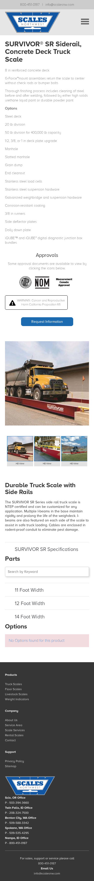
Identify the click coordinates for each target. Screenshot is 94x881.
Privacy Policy (14, 761)
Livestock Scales (16, 694)
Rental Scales (14, 735)
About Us (11, 720)
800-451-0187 (30, 5)
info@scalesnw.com (59, 5)
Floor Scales (13, 689)
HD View (20, 463)
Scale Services (15, 730)
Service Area (13, 725)
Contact (10, 740)
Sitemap (10, 766)
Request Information (47, 322)
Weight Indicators (17, 699)
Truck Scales (13, 684)
